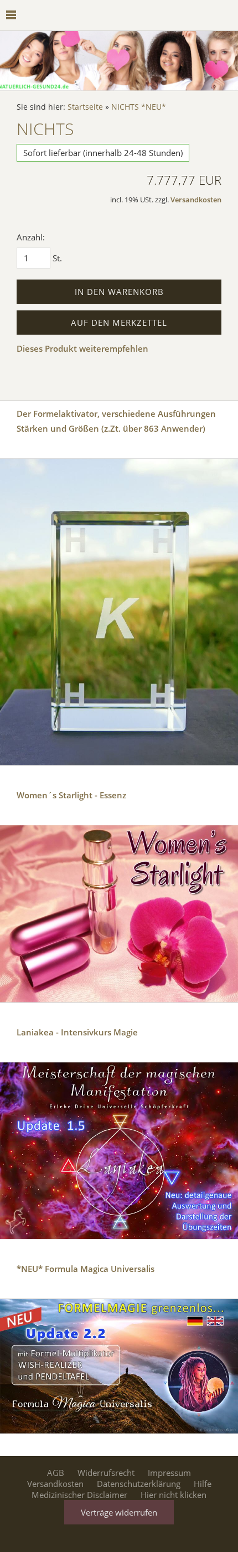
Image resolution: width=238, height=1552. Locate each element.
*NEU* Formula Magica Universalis (85, 1268)
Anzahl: (31, 237)
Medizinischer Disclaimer (79, 1494)
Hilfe (202, 1483)
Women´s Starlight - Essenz (71, 795)
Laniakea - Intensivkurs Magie (77, 1032)
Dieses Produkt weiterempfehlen (82, 348)
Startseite (85, 107)
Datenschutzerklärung (138, 1483)
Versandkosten (195, 200)
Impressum (169, 1472)
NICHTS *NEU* (138, 107)
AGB (55, 1472)
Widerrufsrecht (105, 1472)
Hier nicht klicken (173, 1494)
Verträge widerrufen (119, 1512)
